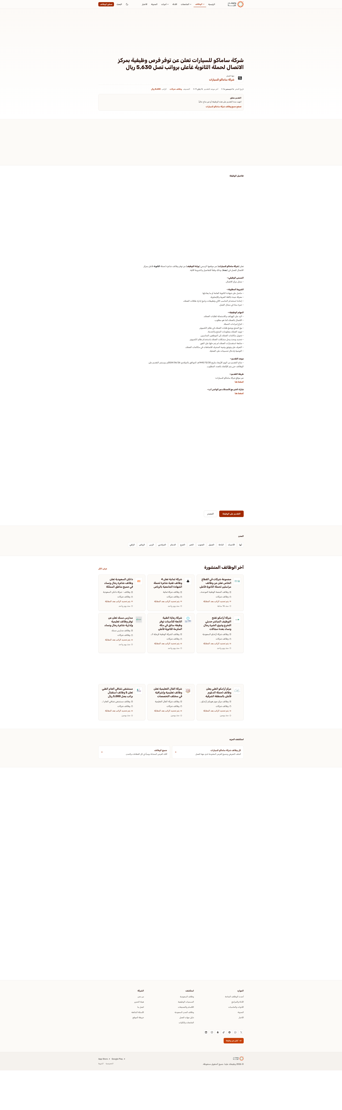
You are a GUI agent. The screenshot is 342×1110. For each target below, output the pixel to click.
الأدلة (174, 4)
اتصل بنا (140, 1007)
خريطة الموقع (138, 1017)
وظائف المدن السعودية (184, 1012)
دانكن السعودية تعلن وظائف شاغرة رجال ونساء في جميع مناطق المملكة (118, 583)
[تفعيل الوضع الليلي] (127, 4)
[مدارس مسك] (139, 619)
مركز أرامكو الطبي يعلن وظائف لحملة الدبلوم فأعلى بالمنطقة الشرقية (218, 692)
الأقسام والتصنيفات (186, 1007)
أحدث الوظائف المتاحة (234, 996)
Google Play (117, 1059)
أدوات (164, 4)
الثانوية (157, 266)
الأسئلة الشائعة (137, 1012)
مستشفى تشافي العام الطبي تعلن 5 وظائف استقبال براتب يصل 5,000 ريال (117, 692)
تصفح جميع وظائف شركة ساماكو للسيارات (223, 106)
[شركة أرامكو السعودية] (237, 619)
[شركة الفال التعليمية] (188, 690)
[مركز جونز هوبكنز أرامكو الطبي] (237, 690)
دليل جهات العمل (186, 1017)
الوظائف (198, 4)
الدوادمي (162, 545)
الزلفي (132, 545)
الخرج (182, 545)
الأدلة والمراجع (238, 1002)
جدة (225, 270)
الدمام (173, 545)
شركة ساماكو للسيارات (221, 79)
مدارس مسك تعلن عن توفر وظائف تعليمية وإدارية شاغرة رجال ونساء (118, 621)
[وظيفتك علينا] (236, 4)
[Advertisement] (171, 37)
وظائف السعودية (187, 996)
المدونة (154, 4)
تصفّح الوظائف (106, 4)
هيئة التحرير (139, 1002)
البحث (119, 4)
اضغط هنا (239, 382)
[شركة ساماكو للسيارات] (240, 78)
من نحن (141, 996)
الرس (151, 545)
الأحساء (231, 545)
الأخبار (144, 4)
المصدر (210, 513)
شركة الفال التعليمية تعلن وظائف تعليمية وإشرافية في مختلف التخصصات (168, 692)
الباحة (221, 545)
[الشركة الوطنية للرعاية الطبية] (188, 619)
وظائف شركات (176, 89)
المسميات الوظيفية (186, 1002)
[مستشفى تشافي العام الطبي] (139, 690)
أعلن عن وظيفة (232, 1040)
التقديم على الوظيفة (231, 513)
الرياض (142, 545)
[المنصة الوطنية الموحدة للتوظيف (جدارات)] (237, 581)
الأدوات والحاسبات (236, 1007)
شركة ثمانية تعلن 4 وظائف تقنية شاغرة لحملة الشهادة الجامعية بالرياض (168, 583)
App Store (103, 1059)
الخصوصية (109, 1064)
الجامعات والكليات (186, 1022)
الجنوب (201, 545)
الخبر (191, 545)
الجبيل (211, 545)
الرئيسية (211, 4)
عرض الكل (102, 568)
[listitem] (241, 1032)
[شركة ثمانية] (188, 581)
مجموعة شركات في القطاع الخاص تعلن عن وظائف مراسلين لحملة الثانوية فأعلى (215, 583)
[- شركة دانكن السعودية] (139, 581)
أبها (240, 545)
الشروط (101, 1064)
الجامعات (185, 4)
